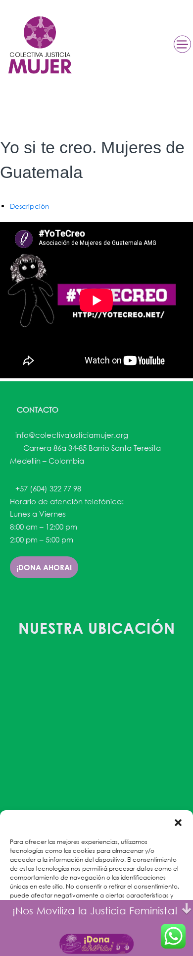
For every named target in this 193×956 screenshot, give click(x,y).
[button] (178, 823)
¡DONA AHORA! (44, 567)
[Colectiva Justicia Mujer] (39, 45)
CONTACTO (36, 410)
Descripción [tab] (29, 206)
